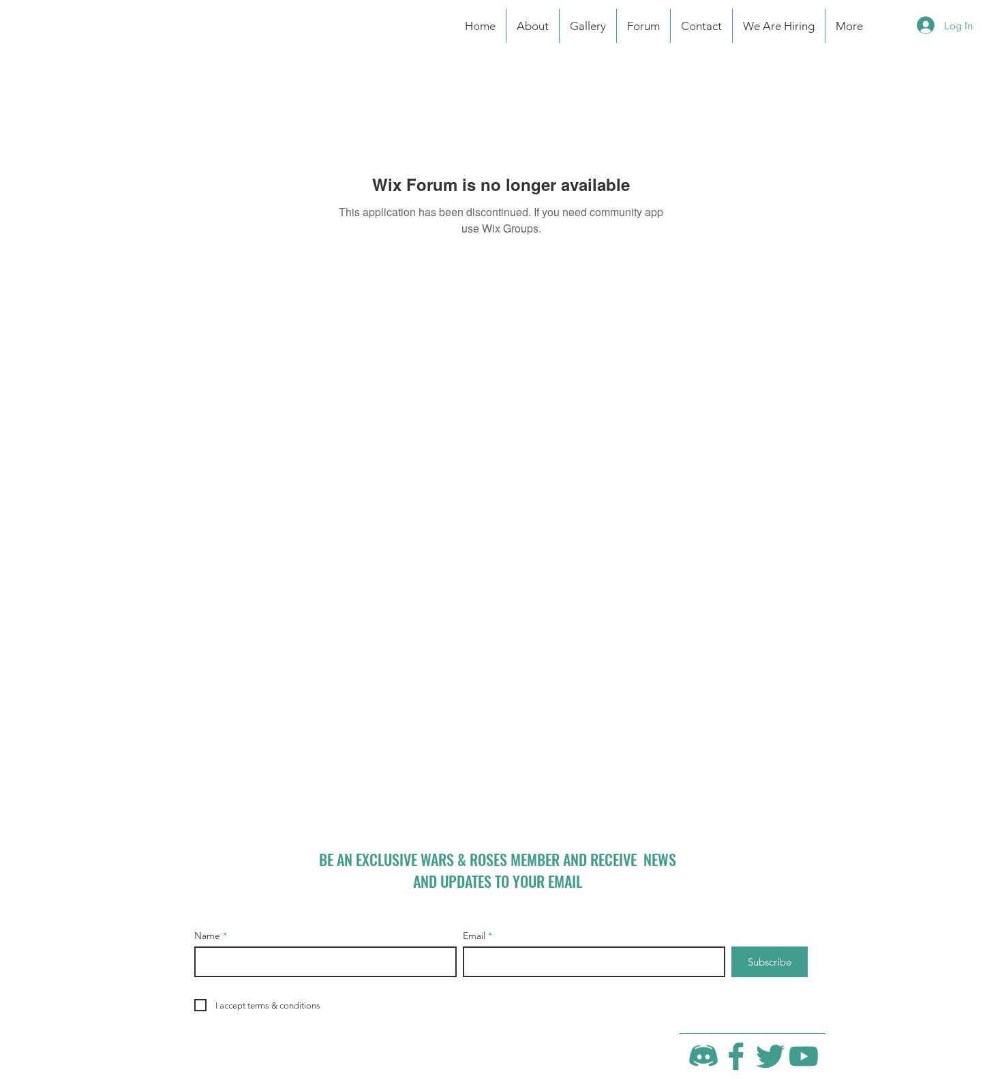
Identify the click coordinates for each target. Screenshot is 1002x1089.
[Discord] (703, 1056)
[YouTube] (803, 1056)
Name (207, 935)
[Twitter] (770, 1056)
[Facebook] (737, 1056)
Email (474, 935)
